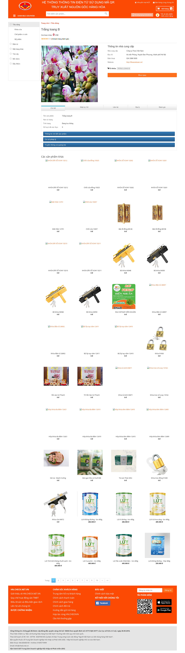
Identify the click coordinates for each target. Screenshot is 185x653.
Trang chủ (45, 23)
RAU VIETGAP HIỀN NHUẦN (125, 312)
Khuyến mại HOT (143, 2)
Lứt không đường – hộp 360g (159, 561)
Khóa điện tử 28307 (159, 312)
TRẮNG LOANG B (123, 68)
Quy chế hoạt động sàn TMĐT (25, 597)
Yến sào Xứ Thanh (58, 395)
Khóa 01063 (159, 353)
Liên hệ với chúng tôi (20, 606)
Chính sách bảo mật (104, 593)
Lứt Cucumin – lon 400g (92, 561)
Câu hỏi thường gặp (62, 618)
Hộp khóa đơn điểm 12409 (159, 436)
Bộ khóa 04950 (91, 312)
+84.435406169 (23, 643)
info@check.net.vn (22, 646)
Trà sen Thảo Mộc (125, 478)
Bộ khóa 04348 (125, 270)
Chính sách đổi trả (61, 606)
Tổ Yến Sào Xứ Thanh (92, 395)
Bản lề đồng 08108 (159, 229)
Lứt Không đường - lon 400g (91, 519)
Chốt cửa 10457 (92, 229)
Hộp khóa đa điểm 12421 (58, 436)
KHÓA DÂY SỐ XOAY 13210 (58, 270)
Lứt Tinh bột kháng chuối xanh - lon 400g (58, 562)
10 (97, 580)
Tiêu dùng (55, 23)
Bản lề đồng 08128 (125, 229)
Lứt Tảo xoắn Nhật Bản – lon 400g (125, 561)
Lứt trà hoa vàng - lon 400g (159, 519)
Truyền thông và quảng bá (55, 145)
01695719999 (42, 643)
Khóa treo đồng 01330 (159, 478)
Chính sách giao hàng (63, 602)
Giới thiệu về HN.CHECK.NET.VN (25, 593)
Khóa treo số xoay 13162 (159, 395)
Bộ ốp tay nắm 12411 (92, 353)
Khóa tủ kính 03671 (125, 395)
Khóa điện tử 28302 (58, 353)
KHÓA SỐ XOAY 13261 (159, 187)
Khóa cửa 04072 (58, 519)
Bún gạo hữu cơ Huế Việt (91, 478)
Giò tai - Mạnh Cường (58, 478)
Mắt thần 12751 (58, 229)
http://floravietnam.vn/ (134, 62)
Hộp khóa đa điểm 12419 (91, 436)
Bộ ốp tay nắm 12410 (125, 353)
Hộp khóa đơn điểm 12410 (125, 436)
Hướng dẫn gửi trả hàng (64, 610)
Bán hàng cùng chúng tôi (164, 2)
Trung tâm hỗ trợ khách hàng (67, 593)
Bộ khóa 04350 (159, 270)
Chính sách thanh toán (63, 597)
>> (107, 580)
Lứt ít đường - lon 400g (125, 519)
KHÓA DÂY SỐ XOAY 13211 (92, 270)
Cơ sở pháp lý (50, 139)
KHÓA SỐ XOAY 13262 (125, 187)
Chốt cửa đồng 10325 (92, 187)
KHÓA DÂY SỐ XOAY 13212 (58, 187)
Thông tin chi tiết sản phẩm (55, 134)
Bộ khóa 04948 (58, 312)
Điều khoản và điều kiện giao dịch (26, 602)
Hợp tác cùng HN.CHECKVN (66, 614)
